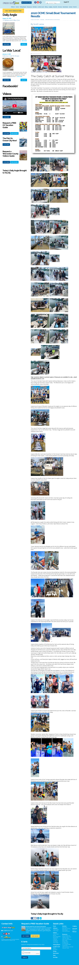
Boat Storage (65, 930)
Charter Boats (56, 929)
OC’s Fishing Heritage (66, 944)
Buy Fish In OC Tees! (26, 2)
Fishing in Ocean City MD (35, 19)
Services (60, 6)
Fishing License (65, 941)
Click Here (6, 133)
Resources (29, 6)
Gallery (54, 948)
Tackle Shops (55, 930)
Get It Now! (26, 936)
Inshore (17, 6)
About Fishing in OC (66, 935)
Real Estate (65, 6)
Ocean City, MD (12, 940)
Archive (24, 44)
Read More (6, 44)
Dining (46, 6)
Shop (54, 955)
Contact (70, 6)
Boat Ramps (64, 927)
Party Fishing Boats (57, 936)
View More (6, 117)
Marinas (54, 935)
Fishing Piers (55, 940)
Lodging (50, 6)
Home (54, 926)
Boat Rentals (55, 937)
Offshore (13, 6)
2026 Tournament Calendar (67, 946)
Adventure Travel (65, 948)
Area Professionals (66, 931)
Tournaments (65, 945)
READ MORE (24, 40)
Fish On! (75, 6)
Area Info (55, 6)
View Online (14, 133)
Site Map (55, 957)
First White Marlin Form (13, 11)
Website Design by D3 (5, 940)
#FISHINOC (55, 949)
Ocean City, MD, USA (70, 3)
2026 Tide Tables (65, 938)
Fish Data (35, 6)
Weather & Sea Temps (66, 936)
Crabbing (55, 939)
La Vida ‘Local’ (41, 6)
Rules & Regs (64, 940)
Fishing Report (23, 6)
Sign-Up (25, 957)
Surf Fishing (55, 941)
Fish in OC (9, 939)
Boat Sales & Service (66, 928)
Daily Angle (42, 19)
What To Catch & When (66, 939)
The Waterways (65, 943)
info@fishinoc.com (8, 930)
